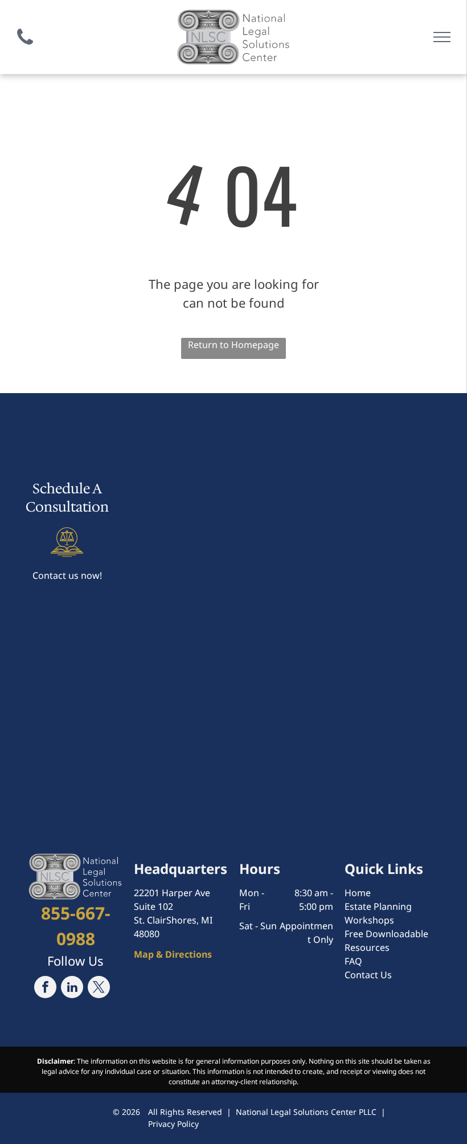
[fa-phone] (25, 47)
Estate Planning (378, 906)
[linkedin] (72, 988)
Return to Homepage (233, 344)
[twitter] (99, 988)
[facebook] (45, 988)
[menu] (442, 37)
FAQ (353, 961)
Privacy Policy (173, 1123)
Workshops (369, 920)
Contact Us (368, 975)
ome (361, 892)
